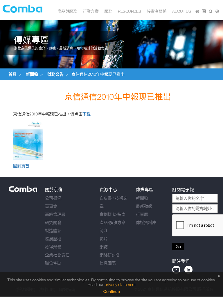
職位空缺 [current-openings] (53, 262)
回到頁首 (21, 165)
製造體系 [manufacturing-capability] (53, 230)
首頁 (12, 74)
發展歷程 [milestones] (53, 238)
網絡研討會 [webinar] (110, 254)
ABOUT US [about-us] (181, 11)
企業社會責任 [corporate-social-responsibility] (57, 254)
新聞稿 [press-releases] (142, 197)
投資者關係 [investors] (157, 11)
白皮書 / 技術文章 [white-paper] (113, 202)
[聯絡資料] (204, 11)
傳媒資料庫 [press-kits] (146, 222)
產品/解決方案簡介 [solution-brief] (112, 226)
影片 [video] (104, 238)
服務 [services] (108, 11)
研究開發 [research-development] (53, 222)
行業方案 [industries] (90, 11)
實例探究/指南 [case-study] (112, 214)
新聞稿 (32, 74)
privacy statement (120, 284)
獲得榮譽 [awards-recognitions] (53, 246)
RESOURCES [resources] (129, 11)
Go (178, 246)
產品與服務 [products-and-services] (67, 11)
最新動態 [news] (144, 206)
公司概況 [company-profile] (53, 197)
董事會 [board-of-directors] (51, 206)
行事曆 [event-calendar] (142, 214)
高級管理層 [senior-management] (55, 214)
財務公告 (55, 74)
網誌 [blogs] (104, 246)
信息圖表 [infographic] (108, 262)
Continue (111, 291)
